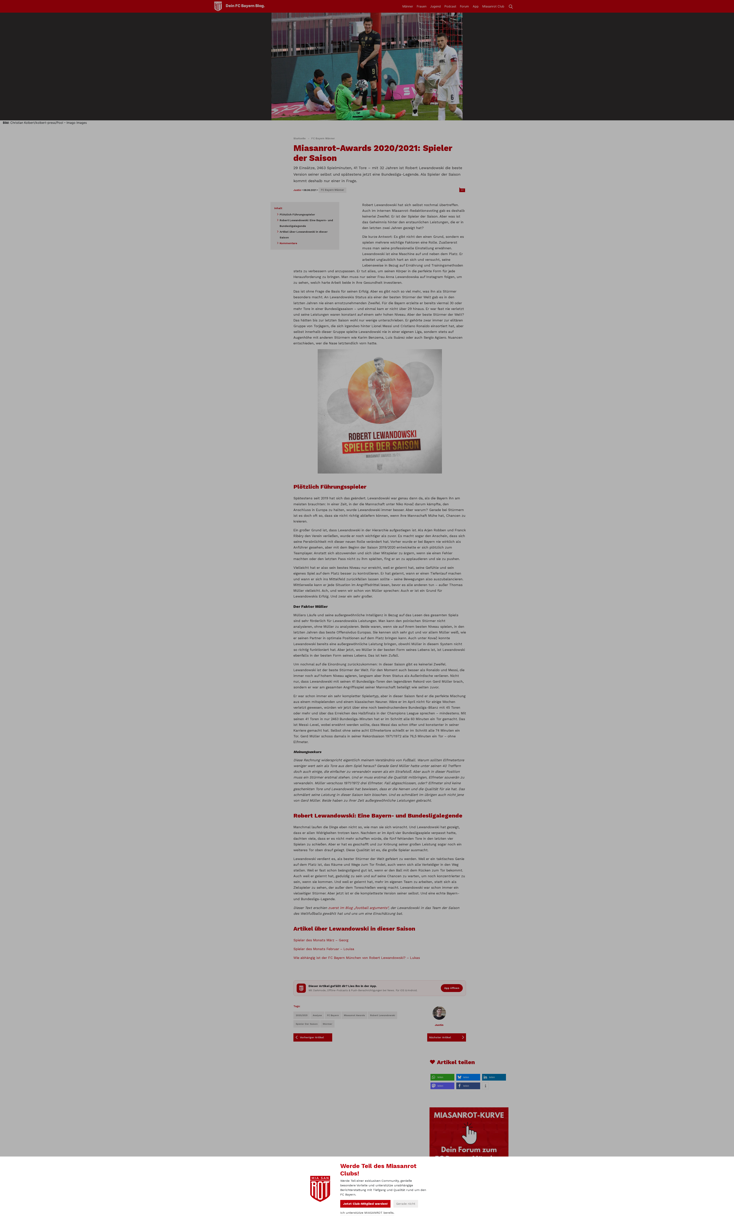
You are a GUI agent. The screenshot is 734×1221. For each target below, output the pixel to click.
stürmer (327, 1024)
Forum (464, 6)
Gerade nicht (405, 1204)
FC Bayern (333, 1015)
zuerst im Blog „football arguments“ (358, 908)
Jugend (435, 6)
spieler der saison (306, 1024)
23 (462, 190)
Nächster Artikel (440, 1037)
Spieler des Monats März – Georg (320, 940)
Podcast (450, 6)
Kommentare (288, 243)
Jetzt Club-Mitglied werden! (365, 1204)
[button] (442, 1077)
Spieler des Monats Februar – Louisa (323, 949)
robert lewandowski (382, 1015)
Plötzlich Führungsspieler (297, 214)
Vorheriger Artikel (312, 1037)
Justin (297, 190)
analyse (317, 1015)
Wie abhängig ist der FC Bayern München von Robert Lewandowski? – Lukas (356, 958)
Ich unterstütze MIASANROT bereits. (367, 1212)
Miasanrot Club (493, 6)
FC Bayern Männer (323, 138)
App (476, 6)
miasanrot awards (354, 1015)
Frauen (421, 6)
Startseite (299, 138)
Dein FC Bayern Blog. (245, 5)
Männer (407, 6)
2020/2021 (302, 1015)
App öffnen (451, 988)
